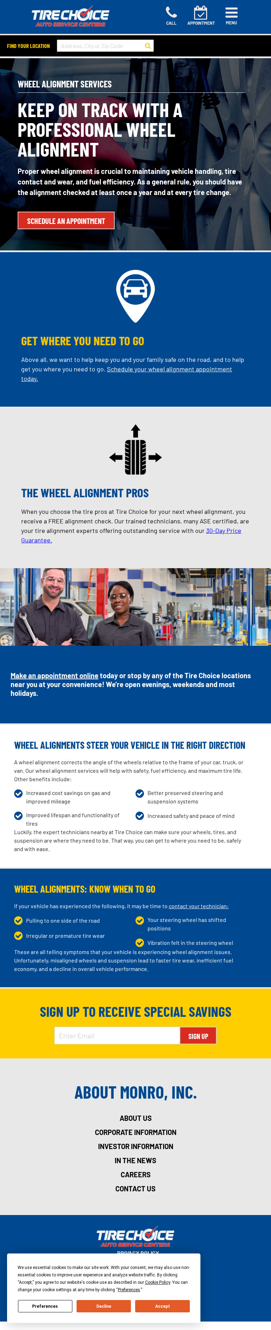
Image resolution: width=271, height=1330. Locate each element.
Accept (162, 1306)
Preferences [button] (129, 1289)
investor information (135, 1146)
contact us (135, 1188)
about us (136, 1118)
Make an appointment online (54, 675)
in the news (135, 1160)
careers (136, 1174)
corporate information (135, 1132)
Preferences (45, 1306)
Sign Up (198, 1036)
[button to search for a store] (148, 45)
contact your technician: (199, 906)
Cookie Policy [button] (157, 1282)
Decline (103, 1306)
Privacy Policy (138, 1253)
